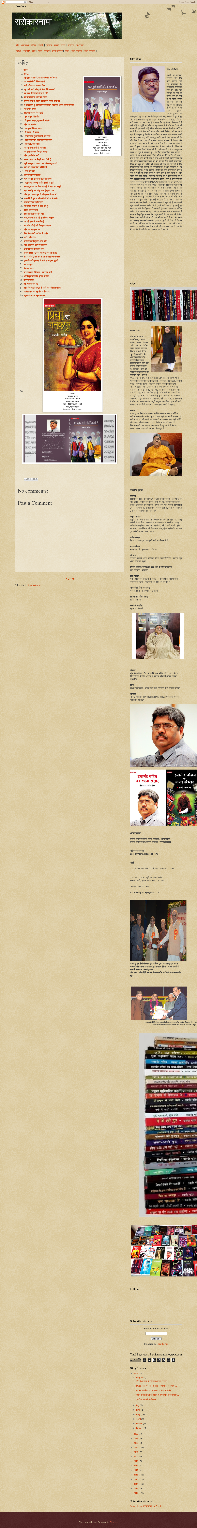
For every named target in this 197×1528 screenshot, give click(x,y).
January (140, 1428)
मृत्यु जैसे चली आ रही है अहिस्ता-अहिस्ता (39, 217)
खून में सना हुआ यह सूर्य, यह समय (38, 136)
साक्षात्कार (80, 45)
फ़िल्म (40, 51)
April (138, 1419)
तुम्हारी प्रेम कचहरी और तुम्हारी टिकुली (39, 182)
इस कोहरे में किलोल (32, 116)
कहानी (41, 45)
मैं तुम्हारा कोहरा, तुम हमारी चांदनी (37, 120)
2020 (136, 1456)
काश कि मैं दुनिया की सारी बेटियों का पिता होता (41, 198)
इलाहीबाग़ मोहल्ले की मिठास (146, 1399)
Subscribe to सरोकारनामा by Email (145, 1506)
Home (69, 578)
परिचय (33, 45)
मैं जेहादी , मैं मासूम (31, 132)
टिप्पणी (46, 51)
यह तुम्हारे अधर (30, 109)
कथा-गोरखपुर (90, 51)
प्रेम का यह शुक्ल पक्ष (32, 229)
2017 (136, 1470)
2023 (136, 1443)
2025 (136, 1434)
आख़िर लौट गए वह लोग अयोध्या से (36, 291)
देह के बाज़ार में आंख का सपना (35, 97)
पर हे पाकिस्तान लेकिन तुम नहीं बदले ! (39, 140)
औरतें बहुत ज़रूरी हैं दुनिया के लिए (36, 276)
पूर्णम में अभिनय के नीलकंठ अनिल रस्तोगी (151, 1381)
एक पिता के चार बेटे (31, 284)
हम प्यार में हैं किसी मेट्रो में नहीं (35, 93)
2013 (136, 1488)
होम (17, 45)
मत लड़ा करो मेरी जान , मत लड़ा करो (38, 272)
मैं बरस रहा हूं (28, 280)
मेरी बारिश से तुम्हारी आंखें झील (36, 241)
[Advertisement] (151, 259)
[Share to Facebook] (33, 479)
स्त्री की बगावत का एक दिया (34, 85)
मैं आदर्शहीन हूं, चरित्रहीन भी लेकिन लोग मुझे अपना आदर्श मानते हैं (49, 105)
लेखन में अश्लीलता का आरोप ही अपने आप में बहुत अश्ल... (157, 1395)
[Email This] (25, 479)
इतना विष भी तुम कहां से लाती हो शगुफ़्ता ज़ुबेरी (41, 260)
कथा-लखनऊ (77, 51)
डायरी (67, 51)
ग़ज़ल (63, 45)
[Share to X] (31, 479)
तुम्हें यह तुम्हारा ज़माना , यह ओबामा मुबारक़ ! (40, 163)
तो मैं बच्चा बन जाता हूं (32, 175)
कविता (56, 45)
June (138, 1410)
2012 (136, 1493)
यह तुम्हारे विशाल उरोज (33, 128)
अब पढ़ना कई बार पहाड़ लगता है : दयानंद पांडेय (153, 1390)
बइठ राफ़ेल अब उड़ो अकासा (34, 295)
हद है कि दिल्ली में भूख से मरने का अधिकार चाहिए (42, 287)
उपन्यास (49, 45)
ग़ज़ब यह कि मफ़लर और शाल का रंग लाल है (40, 253)
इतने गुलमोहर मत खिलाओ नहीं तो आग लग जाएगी (42, 186)
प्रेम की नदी (29, 171)
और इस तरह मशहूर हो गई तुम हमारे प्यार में (40, 194)
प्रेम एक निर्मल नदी (31, 155)
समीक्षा (18, 51)
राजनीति (27, 51)
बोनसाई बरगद (29, 268)
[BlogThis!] (28, 479)
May (138, 1414)
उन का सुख (28, 264)
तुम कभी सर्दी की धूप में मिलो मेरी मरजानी (39, 89)
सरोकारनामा (33, 21)
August (139, 1377)
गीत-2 (26, 74)
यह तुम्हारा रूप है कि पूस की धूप (35, 151)
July (138, 1405)
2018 (136, 1465)
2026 (136, 1373)
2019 (136, 1461)
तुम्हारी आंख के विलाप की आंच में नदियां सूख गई (42, 101)
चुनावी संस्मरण (57, 51)
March (139, 1423)
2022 (136, 1447)
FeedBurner (162, 1344)
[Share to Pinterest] (36, 479)
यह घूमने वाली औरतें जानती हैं (35, 147)
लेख (33, 51)
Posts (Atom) (34, 585)
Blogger (114, 1522)
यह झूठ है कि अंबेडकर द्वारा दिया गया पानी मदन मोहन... (156, 1386)
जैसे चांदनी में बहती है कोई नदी (35, 245)
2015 (136, 1479)
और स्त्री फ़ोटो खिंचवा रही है (35, 81)
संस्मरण (71, 45)
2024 (136, 1438)
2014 (136, 1484)
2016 (136, 1474)
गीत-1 (26, 70)
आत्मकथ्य (25, 45)
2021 (136, 1452)
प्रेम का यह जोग (30, 124)
